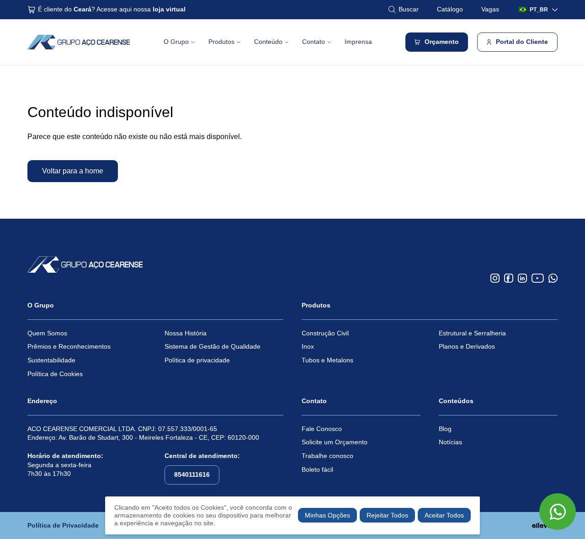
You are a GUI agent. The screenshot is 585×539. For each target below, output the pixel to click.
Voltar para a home (72, 171)
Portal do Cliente (522, 41)
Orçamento (442, 41)
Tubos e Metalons (327, 360)
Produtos (221, 41)
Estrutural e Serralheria (472, 333)
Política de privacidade (197, 360)
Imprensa (358, 41)
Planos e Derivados (467, 346)
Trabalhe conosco (327, 455)
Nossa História (186, 333)
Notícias (450, 442)
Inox (308, 346)
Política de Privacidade (63, 525)
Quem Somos (47, 333)
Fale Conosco (322, 428)
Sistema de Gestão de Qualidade (213, 346)
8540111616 (192, 474)
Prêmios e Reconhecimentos (69, 346)
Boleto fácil (317, 469)
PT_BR (539, 9)
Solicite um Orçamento (334, 442)
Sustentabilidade (51, 360)
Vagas (490, 9)
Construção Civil (325, 333)
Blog (445, 428)
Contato (313, 41)
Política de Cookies (55, 373)
